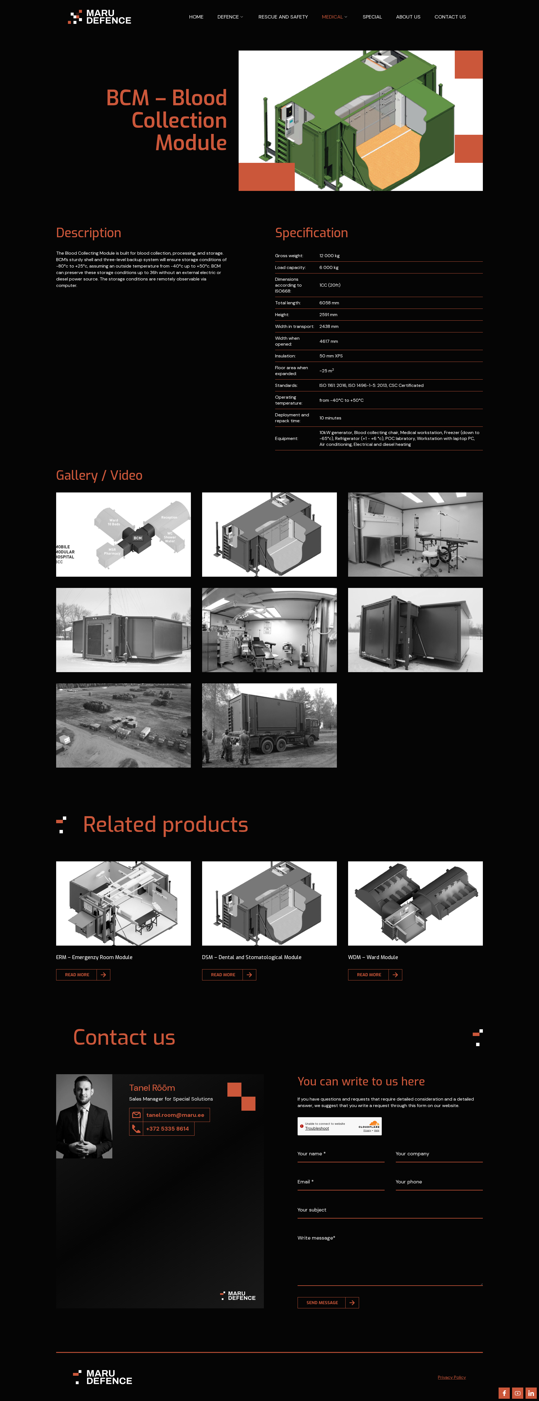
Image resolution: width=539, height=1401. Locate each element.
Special (372, 16)
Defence (228, 16)
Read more (77, 975)
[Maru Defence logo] (99, 16)
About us (408, 16)
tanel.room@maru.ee (175, 1115)
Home (196, 16)
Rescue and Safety (283, 16)
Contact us (450, 16)
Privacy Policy (452, 1377)
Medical (332, 16)
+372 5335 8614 (167, 1128)
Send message (322, 1303)
